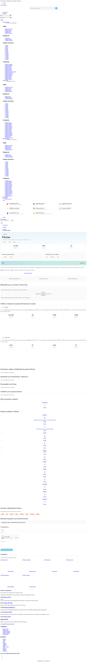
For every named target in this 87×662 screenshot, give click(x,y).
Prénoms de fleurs (8, 66)
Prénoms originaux (8, 65)
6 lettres (6, 48)
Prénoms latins (54, 571)
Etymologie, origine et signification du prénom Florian (13, 522)
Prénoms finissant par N (72, 278)
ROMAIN (5, 648)
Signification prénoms (10, 623)
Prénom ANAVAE (8, 603)
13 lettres (7, 56)
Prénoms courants (8, 39)
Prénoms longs (8, 32)
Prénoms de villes (8, 79)
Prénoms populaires (9, 40)
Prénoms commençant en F (14, 278)
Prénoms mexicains (8, 137)
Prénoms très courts (8, 28)
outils (4, 200)
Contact (4, 3)
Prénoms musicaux (8, 73)
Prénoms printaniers (9, 74)
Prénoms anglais (76, 571)
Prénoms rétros (8, 67)
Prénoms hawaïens (8, 133)
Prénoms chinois (8, 131)
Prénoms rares (7, 38)
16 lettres (7, 59)
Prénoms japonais (8, 125)
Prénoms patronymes (9, 72)
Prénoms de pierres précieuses (10, 71)
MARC (4, 645)
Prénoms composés (8, 64)
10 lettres (7, 52)
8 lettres (6, 50)
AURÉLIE (5, 644)
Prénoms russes (8, 122)
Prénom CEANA (8, 612)
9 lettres (6, 51)
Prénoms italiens (8, 124)
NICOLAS (5, 651)
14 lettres (7, 57)
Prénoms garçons (6, 138)
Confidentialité (3, 623)
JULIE (4, 642)
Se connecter (5, 12)
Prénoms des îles (8, 77)
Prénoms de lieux (8, 76)
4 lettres (6, 46)
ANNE (4, 640)
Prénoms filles (5, 80)
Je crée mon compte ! (28, 273)
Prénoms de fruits (8, 70)
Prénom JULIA (7, 597)
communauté (5, 197)
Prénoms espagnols (8, 127)
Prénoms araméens (8, 132)
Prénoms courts (8, 29)
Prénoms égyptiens (8, 134)
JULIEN (4, 650)
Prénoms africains (8, 126)
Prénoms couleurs (8, 69)
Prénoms (4, 229)
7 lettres (6, 49)
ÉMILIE (4, 643)
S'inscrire (4, 13)
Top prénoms (5, 196)
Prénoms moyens (8, 31)
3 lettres (6, 45)
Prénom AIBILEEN (10, 607)
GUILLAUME (6, 646)
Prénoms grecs (8, 136)
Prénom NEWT (7, 616)
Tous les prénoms (6, 22)
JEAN (4, 647)
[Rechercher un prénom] (56, 8)
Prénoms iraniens (8, 130)
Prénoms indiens (8, 128)
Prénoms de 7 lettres (43, 278)
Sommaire (82, 263)
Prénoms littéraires (8, 68)
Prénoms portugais (8, 135)
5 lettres (6, 47)
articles (4, 217)
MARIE (4, 639)
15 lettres (7, 58)
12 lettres (7, 54)
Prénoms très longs (8, 33)
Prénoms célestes (8, 78)
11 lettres (7, 53)
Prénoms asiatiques (8, 123)
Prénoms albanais (33, 586)
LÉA (4, 641)
